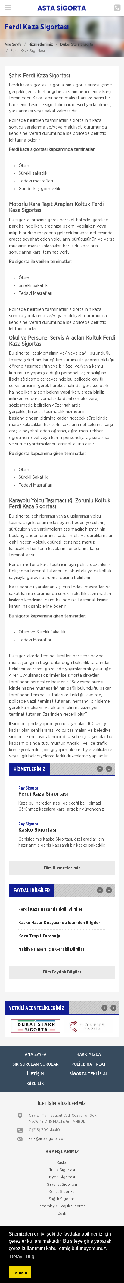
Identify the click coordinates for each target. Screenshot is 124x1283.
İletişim (35, 1074)
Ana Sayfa (13, 45)
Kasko (62, 1163)
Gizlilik (35, 1084)
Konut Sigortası (62, 1192)
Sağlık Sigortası (62, 1199)
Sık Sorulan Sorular (35, 1064)
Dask (62, 1214)
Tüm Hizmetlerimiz (62, 868)
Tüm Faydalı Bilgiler (62, 972)
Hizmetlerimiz (41, 45)
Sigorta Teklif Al (88, 1074)
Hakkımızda (88, 1055)
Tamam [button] (20, 1272)
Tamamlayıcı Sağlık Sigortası (62, 1206)
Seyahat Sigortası (62, 1185)
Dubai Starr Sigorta (76, 45)
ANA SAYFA (35, 1055)
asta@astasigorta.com (48, 1139)
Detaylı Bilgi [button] (23, 1256)
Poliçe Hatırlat (88, 1064)
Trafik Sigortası (62, 1170)
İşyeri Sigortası (62, 1177)
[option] (62, 800)
